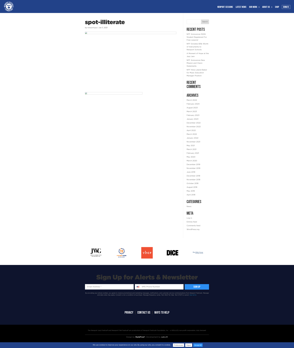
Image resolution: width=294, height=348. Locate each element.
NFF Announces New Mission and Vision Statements (196, 63)
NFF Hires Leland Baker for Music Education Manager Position (197, 73)
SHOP (277, 7)
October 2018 (192, 183)
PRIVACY (129, 312)
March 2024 (192, 100)
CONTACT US (143, 312)
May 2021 (191, 145)
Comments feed (193, 226)
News (189, 206)
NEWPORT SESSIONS (225, 7)
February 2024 (193, 104)
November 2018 (193, 180)
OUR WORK (253, 7)
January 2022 (192, 138)
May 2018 (191, 191)
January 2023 (192, 119)
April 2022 (191, 130)
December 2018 (193, 176)
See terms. (193, 295)
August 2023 (192, 108)
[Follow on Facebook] (88, 304)
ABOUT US (266, 7)
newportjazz (92, 28)
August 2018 (192, 187)
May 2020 (191, 157)
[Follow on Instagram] (103, 304)
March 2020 (192, 161)
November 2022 (194, 127)
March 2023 (192, 111)
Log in (189, 218)
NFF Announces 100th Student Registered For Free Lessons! (197, 37)
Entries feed (192, 222)
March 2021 (191, 149)
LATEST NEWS (241, 7)
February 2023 (193, 115)
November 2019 (193, 168)
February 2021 (193, 153)
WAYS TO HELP (161, 312)
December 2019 (193, 164)
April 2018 (191, 195)
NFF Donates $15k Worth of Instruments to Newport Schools (197, 47)
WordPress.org (193, 229)
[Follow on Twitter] (95, 304)
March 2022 (192, 134)
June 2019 (191, 172)
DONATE (286, 7)
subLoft (164, 337)
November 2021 (193, 142)
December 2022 (194, 123)
